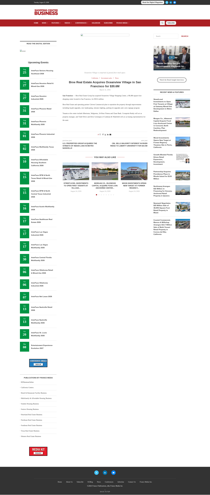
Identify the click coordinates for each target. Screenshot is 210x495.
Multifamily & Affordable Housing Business (36, 398)
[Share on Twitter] (105, 135)
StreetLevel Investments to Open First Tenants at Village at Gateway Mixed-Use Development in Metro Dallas (163, 105)
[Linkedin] (170, 2)
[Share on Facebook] (102, 135)
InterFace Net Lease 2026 (41, 296)
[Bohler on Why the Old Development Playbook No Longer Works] (171, 58)
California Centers (27, 387)
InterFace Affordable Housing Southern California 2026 (39, 163)
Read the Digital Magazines (153, 2)
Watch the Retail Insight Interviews (172, 80)
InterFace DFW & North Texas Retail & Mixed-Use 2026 (41, 178)
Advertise (120, 482)
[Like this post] (100, 135)
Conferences (81, 23)
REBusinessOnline (27, 382)
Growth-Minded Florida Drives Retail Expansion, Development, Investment (163, 159)
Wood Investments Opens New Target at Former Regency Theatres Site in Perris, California (162, 142)
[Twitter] (166, 2)
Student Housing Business (30, 404)
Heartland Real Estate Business (31, 415)
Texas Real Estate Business (30, 431)
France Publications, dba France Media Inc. (107, 486)
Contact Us (132, 482)
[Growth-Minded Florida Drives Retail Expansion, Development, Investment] (182, 158)
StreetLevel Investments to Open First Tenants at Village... (76, 185)
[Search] (162, 23)
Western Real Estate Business (31, 436)
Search (184, 36)
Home (36, 23)
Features (55, 23)
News (44, 23)
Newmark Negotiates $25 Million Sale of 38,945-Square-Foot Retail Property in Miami (162, 208)
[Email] (174, 2)
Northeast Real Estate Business (31, 420)
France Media (122, 23)
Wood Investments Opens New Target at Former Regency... (134, 185)
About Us (69, 482)
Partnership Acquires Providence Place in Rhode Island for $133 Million (162, 175)
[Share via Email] (110, 135)
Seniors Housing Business (30, 409)
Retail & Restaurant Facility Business (34, 393)
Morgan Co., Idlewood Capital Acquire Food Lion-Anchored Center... (105, 185)
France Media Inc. (146, 482)
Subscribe (108, 23)
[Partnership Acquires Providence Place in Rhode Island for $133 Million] (182, 175)
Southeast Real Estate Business (31, 425)
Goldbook (96, 23)
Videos (67, 23)
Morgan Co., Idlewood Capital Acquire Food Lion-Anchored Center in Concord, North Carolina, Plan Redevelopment (162, 124)
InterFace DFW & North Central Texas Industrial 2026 (41, 194)
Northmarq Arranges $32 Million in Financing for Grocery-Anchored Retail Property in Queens (162, 191)
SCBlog (90, 482)
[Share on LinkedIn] (108, 135)
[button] (66, 179)
